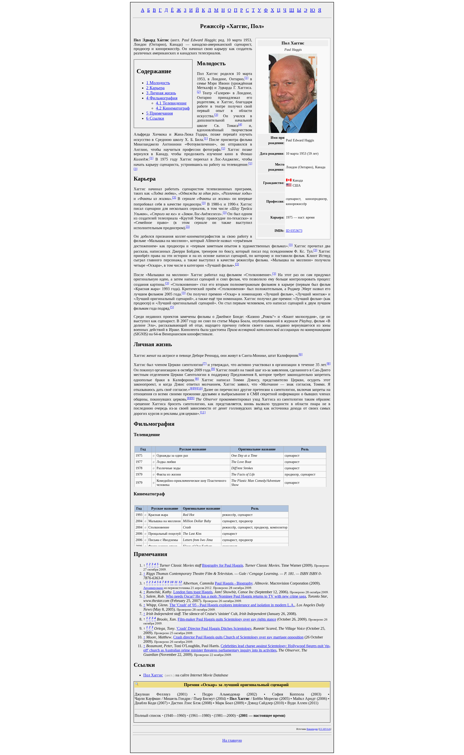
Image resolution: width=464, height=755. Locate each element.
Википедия (312, 729)
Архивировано (153, 588)
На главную (232, 740)
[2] (199, 92)
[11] (202, 412)
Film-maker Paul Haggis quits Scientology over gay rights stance (227, 619)
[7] (204, 363)
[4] (240, 124)
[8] (328, 363)
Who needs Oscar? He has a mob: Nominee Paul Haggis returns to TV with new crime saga (236, 596)
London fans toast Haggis (192, 592)
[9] (213, 369)
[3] (216, 115)
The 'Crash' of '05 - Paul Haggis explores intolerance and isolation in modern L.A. (232, 605)
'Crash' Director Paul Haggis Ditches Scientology (213, 628)
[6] (300, 354)
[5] (172, 307)
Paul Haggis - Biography (234, 583)
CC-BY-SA (324, 729)
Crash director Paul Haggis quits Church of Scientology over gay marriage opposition (238, 637)
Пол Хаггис (153, 675)
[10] (200, 388)
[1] (246, 78)
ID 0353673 (294, 231)
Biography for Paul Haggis (222, 565)
